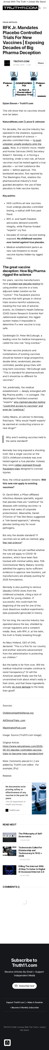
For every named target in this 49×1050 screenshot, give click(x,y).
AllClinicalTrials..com (14, 720)
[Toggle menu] (45, 8)
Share (41, 63)
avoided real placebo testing (24, 283)
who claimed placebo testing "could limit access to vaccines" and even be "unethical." (24, 406)
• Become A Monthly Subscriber (24, 1007)
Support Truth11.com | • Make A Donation (24, 1002)
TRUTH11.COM (21, 61)
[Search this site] (39, 8)
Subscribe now (26, 985)
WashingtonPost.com (14, 727)
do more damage (21, 687)
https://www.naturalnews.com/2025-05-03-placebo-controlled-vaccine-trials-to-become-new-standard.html (23, 750)
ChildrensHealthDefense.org (18, 713)
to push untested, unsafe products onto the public (22, 144)
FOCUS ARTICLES (10, 22)
